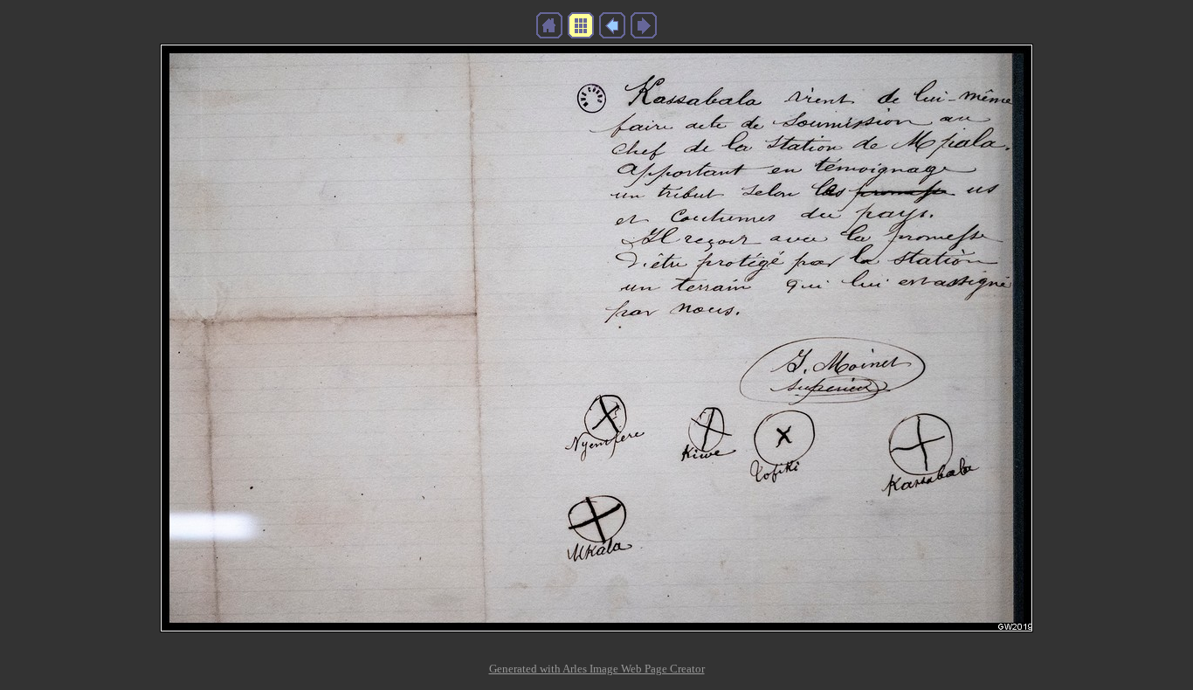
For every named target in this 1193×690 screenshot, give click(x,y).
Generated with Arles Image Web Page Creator (597, 668)
